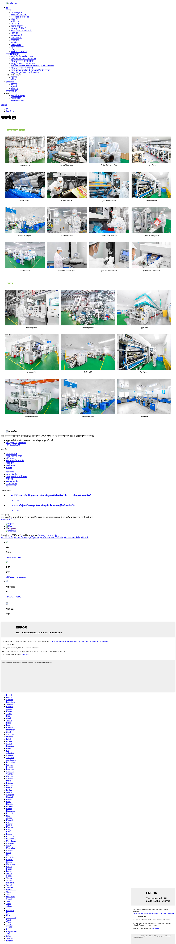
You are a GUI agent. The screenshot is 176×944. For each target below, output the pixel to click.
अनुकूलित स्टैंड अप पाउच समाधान (23, 58)
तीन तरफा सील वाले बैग (20, 17)
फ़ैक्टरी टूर (15, 89)
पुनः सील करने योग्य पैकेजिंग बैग (51, 537)
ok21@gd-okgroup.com (16, 442)
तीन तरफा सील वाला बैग (15, 461)
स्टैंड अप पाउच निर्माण (72, 537)
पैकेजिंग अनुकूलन (12, 54)
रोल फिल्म (15, 24)
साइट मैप (53, 535)
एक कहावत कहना (17, 100)
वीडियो (13, 79)
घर (7, 7)
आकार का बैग (16, 45)
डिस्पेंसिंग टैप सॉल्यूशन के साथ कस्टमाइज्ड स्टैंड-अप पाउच (32, 65)
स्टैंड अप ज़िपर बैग (20, 537)
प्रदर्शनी (14, 86)
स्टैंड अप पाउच (16, 12)
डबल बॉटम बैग (16, 38)
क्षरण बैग (14, 42)
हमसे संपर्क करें (11, 91)
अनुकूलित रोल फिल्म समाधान (22, 68)
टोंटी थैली (84, 537)
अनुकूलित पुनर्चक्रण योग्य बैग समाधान (25, 72)
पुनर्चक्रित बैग (33, 537)
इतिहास (14, 84)
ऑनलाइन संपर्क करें (8, 519)
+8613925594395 (13, 597)
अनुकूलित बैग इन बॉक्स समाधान (23, 56)
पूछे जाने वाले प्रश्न (18, 96)
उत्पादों (8, 10)
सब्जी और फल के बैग (19, 51)
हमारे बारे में (10, 82)
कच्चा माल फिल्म (17, 47)
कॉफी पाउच (15, 21)
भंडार (13, 49)
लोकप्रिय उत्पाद (43, 535)
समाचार (14, 77)
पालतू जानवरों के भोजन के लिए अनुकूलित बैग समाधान (30, 70)
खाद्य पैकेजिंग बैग (7, 537)
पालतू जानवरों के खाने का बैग (16, 476)
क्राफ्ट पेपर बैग (16, 26)
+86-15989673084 (13, 445)
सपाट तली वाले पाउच (19, 14)
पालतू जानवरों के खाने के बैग (21, 31)
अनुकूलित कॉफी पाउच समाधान (22, 61)
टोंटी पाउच (15, 40)
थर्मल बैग (14, 33)
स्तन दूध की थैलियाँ (18, 28)
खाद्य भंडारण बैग (17, 35)
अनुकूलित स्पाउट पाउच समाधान (23, 63)
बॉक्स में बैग (15, 19)
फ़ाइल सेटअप (16, 98)
